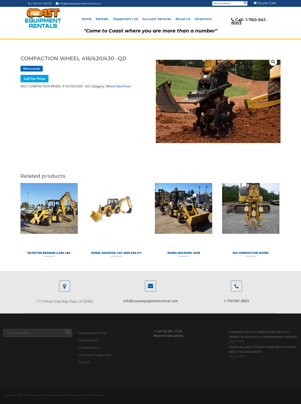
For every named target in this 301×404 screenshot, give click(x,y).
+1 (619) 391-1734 (168, 331)
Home (86, 19)
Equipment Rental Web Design (87, 395)
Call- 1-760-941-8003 (249, 21)
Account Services (157, 19)
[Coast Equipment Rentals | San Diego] (43, 18)
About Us (182, 19)
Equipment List (125, 19)
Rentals (102, 19)
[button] (273, 62)
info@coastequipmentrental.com (79, 3)
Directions (203, 19)
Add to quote (31, 68)
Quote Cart (266, 3)
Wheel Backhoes (118, 86)
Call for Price (34, 78)
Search (245, 3)
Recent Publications (168, 335)
